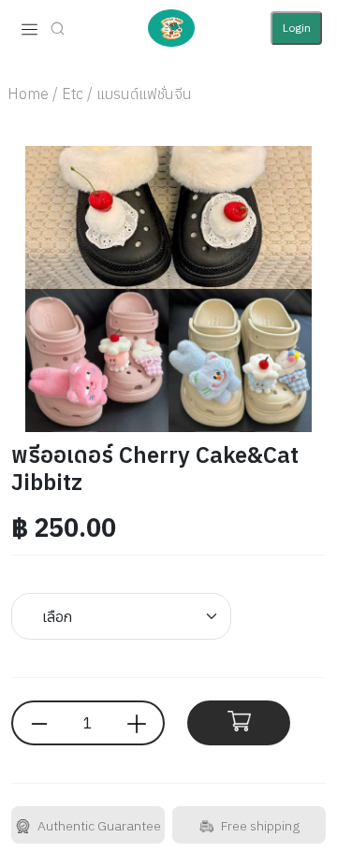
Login (297, 28)
